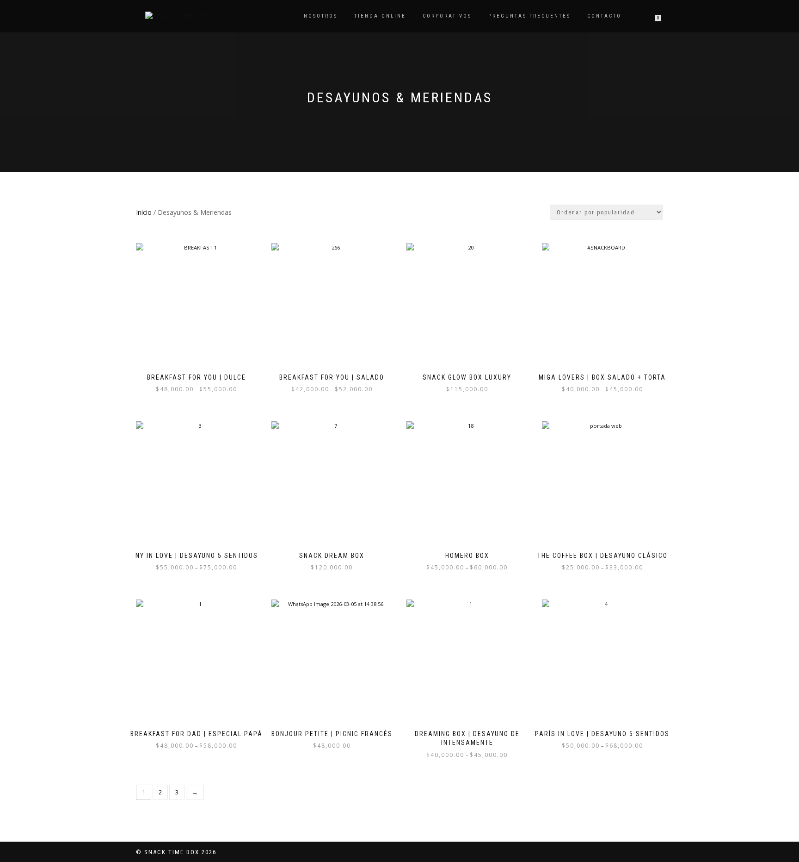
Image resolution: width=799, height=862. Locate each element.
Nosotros (321, 16)
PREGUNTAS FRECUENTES (529, 16)
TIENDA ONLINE (380, 16)
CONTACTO (604, 16)
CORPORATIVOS (447, 16)
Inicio (144, 212)
